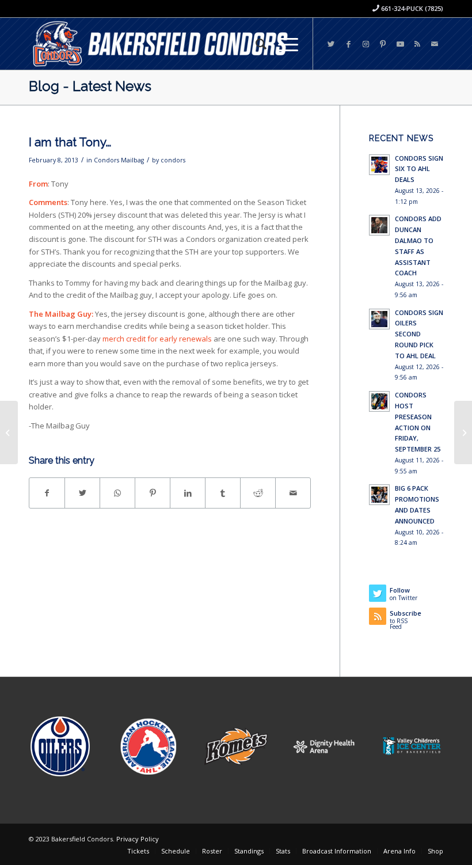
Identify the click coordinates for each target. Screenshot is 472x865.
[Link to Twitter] (331, 43)
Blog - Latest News (90, 86)
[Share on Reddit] (258, 493)
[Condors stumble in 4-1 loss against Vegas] (463, 432)
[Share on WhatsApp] (117, 493)
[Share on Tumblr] (222, 493)
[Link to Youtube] (400, 43)
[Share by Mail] (293, 493)
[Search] (255, 44)
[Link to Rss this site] (417, 43)
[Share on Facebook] (46, 493)
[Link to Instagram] (365, 43)
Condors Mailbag (119, 160)
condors (173, 160)
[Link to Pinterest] (382, 43)
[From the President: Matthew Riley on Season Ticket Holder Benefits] (9, 432)
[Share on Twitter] (82, 493)
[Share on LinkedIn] (187, 493)
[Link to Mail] (434, 43)
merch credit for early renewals (157, 338)
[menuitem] (255, 44)
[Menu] (282, 44)
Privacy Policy (137, 838)
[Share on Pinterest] (152, 493)
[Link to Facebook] (348, 43)
